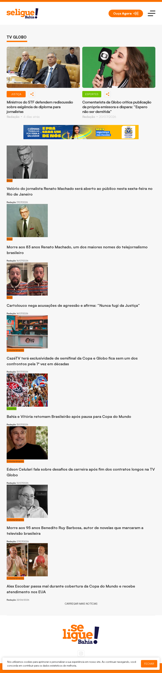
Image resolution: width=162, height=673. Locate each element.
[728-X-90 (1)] (81, 132)
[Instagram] (81, 653)
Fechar (149, 663)
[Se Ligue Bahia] (22, 13)
